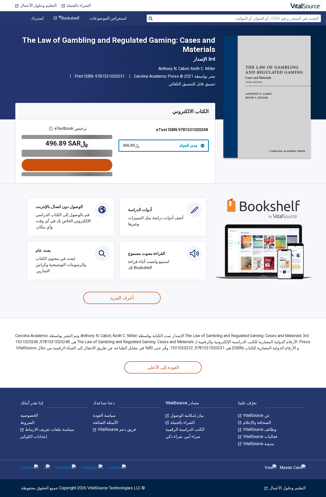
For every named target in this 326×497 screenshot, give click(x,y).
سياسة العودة (104, 415)
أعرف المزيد (122, 297)
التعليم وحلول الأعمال (38, 5)
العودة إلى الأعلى (163, 367)
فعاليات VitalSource (259, 436)
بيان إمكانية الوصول (186, 415)
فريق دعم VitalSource (116, 429)
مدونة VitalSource (258, 443)
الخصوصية (29, 415)
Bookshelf (69, 18)
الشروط (27, 422)
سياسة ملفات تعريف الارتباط (49, 429)
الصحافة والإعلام (256, 422)
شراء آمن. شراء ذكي (183, 436)
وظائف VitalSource (259, 429)
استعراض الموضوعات (108, 18)
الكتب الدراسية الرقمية (185, 429)
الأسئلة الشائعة (105, 422)
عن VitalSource (256, 415)
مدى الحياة (160, 145)
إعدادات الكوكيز (33, 436)
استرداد (37, 18)
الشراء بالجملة (78, 5)
